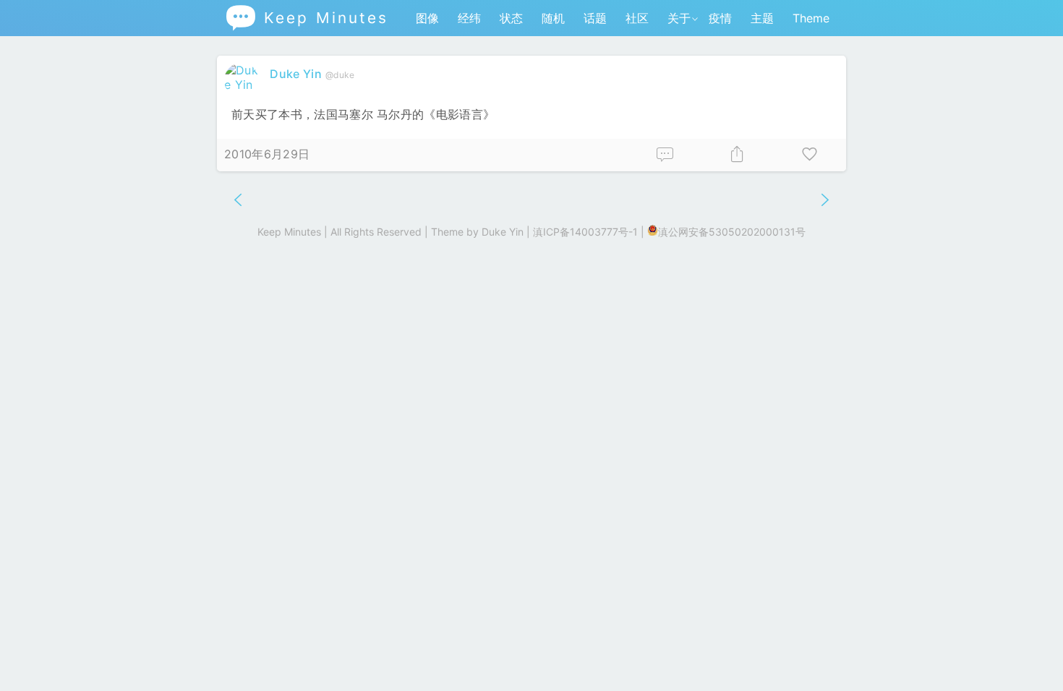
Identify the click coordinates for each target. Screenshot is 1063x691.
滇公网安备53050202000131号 (732, 232)
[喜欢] (810, 155)
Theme (811, 18)
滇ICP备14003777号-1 (585, 232)
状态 (511, 18)
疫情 (720, 18)
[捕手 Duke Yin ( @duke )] (243, 84)
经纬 (469, 18)
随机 (553, 18)
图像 (427, 18)
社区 (637, 18)
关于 (679, 18)
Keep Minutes (306, 17)
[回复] (665, 155)
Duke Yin (296, 73)
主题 (762, 18)
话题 (595, 18)
